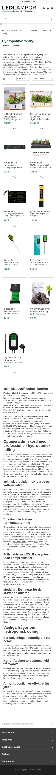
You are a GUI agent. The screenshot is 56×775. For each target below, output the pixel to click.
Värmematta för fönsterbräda (14, 167)
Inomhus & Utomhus (14, 30)
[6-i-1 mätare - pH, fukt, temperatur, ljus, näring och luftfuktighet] (41, 245)
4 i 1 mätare (11, 262)
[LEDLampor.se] (19, 8)
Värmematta (40, 166)
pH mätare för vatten (40, 213)
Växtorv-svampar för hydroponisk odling (41, 312)
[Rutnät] (4, 79)
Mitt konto (7, 740)
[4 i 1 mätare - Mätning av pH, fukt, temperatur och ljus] (15, 245)
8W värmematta (19, 542)
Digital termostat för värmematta (14, 362)
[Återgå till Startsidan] (3, 30)
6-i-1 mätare (39, 262)
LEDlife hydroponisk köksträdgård (14, 117)
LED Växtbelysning (32, 30)
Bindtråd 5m (12, 311)
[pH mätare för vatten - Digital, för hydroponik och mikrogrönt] (41, 196)
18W (36, 542)
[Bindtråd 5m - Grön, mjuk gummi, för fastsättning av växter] (15, 293)
